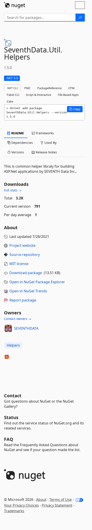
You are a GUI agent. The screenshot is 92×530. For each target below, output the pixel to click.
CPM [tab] (71, 88)
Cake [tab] (10, 101)
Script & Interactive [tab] (38, 95)
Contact (12, 396)
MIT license (18, 263)
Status (11, 417)
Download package (25, 272)
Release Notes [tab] (46, 152)
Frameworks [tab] (44, 133)
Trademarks (14, 510)
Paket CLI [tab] (13, 95)
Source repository (24, 254)
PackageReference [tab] (49, 88)
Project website (22, 245)
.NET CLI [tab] (12, 88)
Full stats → (12, 190)
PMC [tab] (27, 88)
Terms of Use (60, 499)
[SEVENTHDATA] (8, 328)
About (41, 499)
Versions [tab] (17, 152)
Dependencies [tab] (21, 143)
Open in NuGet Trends (28, 291)
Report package (22, 300)
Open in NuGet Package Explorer (37, 281)
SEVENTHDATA (26, 328)
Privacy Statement (57, 505)
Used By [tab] (50, 143)
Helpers (13, 345)
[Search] (80, 18)
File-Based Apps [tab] (68, 95)
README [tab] (17, 133)
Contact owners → (17, 319)
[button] (75, 109)
